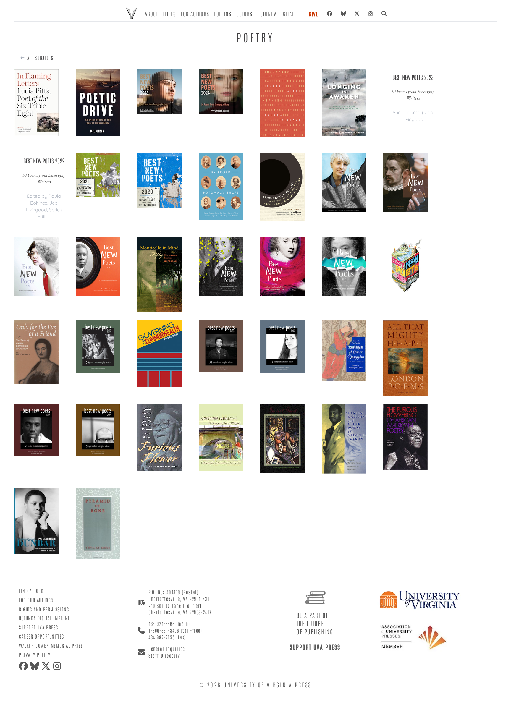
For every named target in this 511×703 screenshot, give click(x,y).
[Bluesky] (343, 13)
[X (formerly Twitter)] (357, 13)
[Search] (384, 13)
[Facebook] (329, 13)
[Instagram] (370, 13)
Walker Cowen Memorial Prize (51, 645)
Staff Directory (164, 655)
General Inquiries (166, 649)
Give (314, 13)
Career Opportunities (41, 636)
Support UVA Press (38, 627)
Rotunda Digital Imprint (44, 618)
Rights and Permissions (44, 609)
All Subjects (40, 58)
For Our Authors (36, 600)
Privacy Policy (34, 654)
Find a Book (31, 591)
